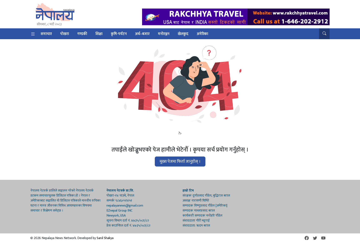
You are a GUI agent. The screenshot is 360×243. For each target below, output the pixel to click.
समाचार (46, 34)
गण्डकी (82, 34)
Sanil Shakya (105, 238)
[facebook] (307, 238)
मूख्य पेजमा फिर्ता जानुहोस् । (180, 161)
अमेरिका (202, 34)
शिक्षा (98, 34)
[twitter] (315, 238)
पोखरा (64, 34)
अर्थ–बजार (142, 34)
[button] (324, 33)
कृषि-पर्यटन (119, 34)
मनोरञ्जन (163, 34)
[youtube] (323, 238)
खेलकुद (183, 34)
